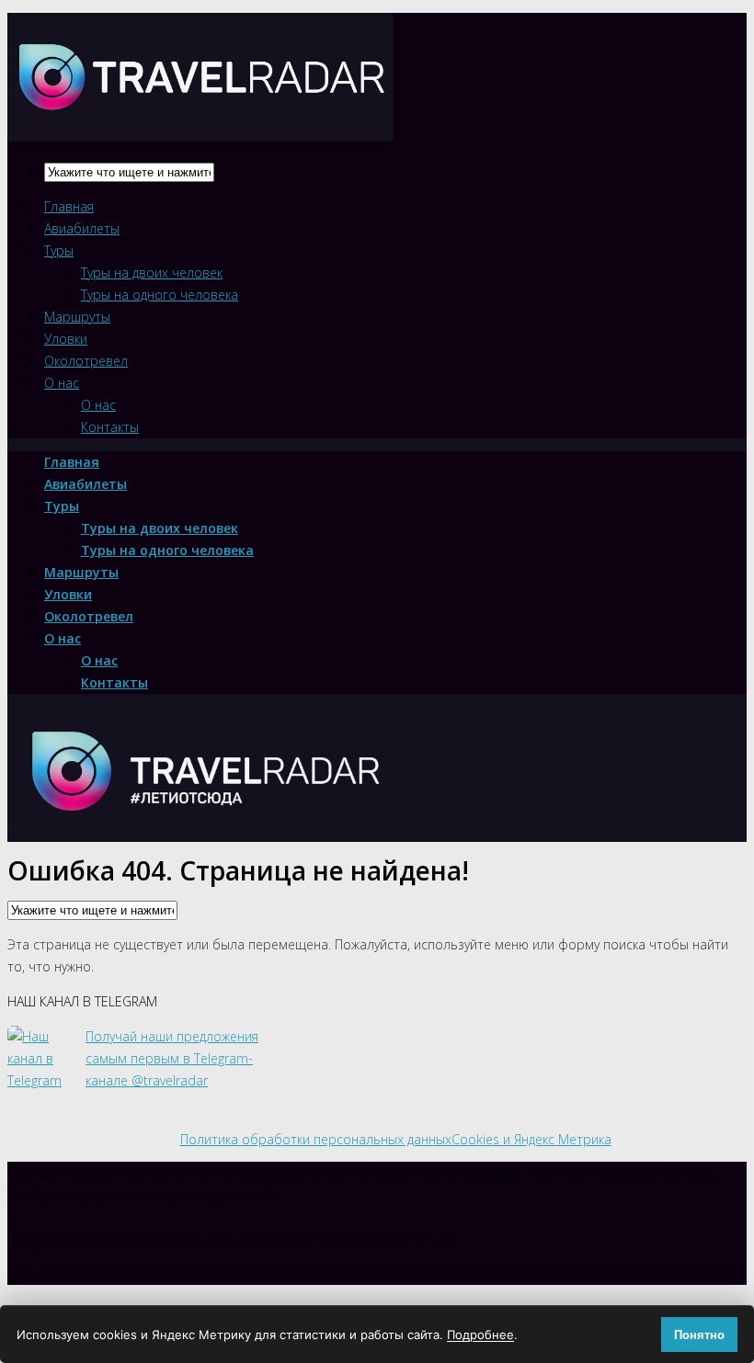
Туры (59, 250)
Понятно (699, 1335)
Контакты (110, 427)
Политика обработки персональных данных (315, 1139)
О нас (61, 383)
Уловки (65, 338)
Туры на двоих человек (152, 272)
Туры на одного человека (159, 294)
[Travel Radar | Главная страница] (200, 125)
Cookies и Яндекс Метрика (531, 1139)
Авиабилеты (82, 228)
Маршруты (77, 316)
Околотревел (86, 360)
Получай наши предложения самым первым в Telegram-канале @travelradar (172, 1058)
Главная (69, 206)
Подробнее (480, 1334)
